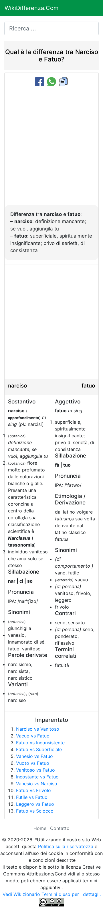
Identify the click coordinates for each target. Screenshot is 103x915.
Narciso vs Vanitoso (37, 729)
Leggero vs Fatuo (35, 804)
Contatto (60, 828)
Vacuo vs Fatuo (32, 736)
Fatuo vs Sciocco (35, 811)
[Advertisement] (51, 151)
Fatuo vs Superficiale (39, 749)
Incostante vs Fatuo (37, 777)
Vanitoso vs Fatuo (35, 770)
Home (39, 828)
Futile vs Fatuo (31, 797)
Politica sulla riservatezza (65, 846)
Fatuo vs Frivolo (33, 790)
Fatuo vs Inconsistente (40, 742)
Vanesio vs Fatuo (34, 756)
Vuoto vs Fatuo (32, 763)
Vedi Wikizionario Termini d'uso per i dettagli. (52, 894)
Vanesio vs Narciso (36, 783)
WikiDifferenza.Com (31, 8)
